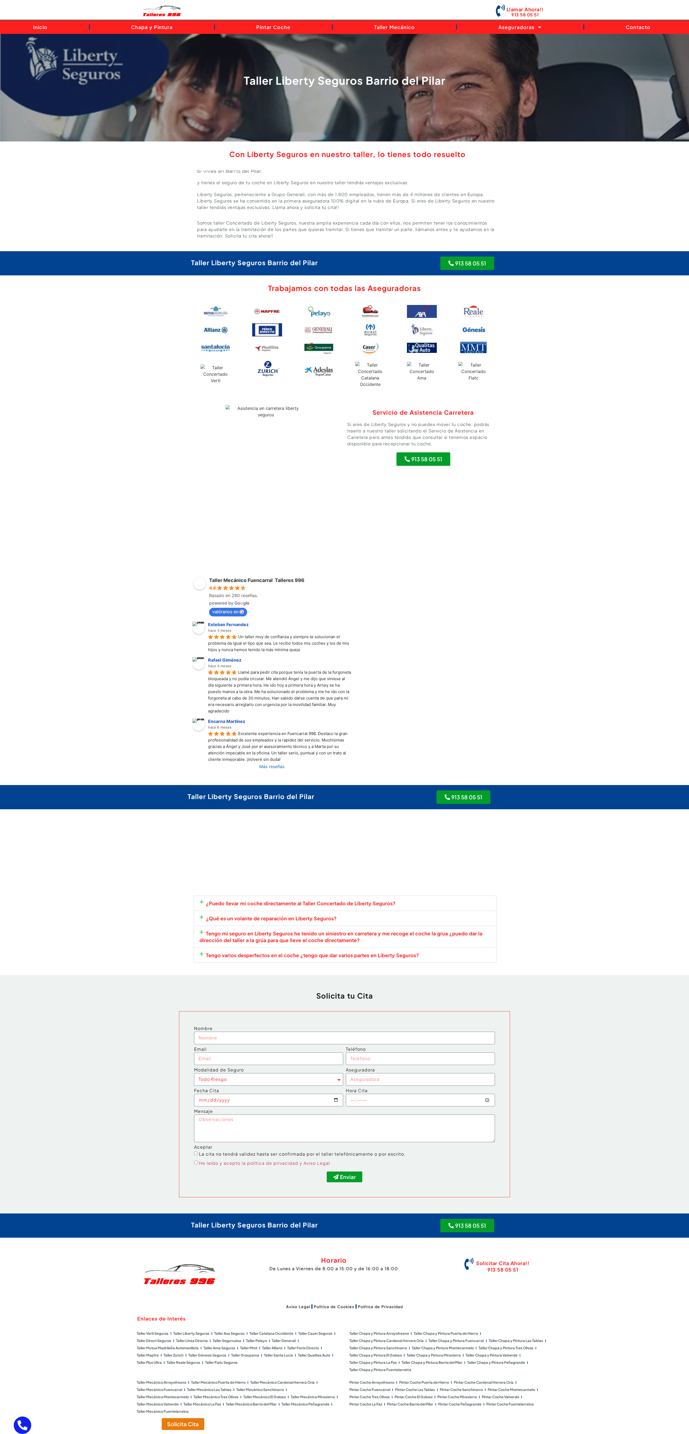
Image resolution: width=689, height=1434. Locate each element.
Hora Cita (357, 1090)
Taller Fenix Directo (303, 1348)
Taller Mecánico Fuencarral (159, 1389)
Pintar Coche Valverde (500, 1397)
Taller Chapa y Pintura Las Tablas (516, 1341)
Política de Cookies (334, 1306)
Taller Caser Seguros (315, 1333)
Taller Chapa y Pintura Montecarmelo (443, 1348)
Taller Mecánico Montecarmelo (163, 1397)
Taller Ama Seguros (219, 1348)
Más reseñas (271, 766)
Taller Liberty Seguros (191, 1333)
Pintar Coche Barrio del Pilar (410, 1404)
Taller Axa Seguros (229, 1333)
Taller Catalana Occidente (271, 1333)
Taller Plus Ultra (149, 1362)
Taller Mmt (248, 1348)
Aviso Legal (298, 1306)
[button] (345, 903)
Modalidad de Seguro (219, 1070)
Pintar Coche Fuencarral (369, 1389)
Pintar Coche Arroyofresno (371, 1382)
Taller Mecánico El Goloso (264, 1397)
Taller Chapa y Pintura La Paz (373, 1362)
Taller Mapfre (148, 1355)
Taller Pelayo (256, 1341)
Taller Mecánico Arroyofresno (161, 1382)
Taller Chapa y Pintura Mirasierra (434, 1355)
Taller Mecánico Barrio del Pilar (251, 1404)
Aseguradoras (516, 27)
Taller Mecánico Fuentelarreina (163, 1411)
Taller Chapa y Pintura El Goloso (375, 1355)
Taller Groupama (245, 1355)
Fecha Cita (206, 1090)
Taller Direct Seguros (154, 1341)
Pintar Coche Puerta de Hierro (424, 1382)
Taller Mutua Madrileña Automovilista (168, 1348)
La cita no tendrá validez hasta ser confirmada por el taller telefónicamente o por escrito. (302, 1154)
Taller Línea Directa (192, 1341)
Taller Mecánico (394, 27)
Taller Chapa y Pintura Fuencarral (456, 1341)
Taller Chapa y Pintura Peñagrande (496, 1362)
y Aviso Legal (315, 1163)
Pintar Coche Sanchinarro (461, 1389)
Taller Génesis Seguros (207, 1355)
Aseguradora (360, 1070)
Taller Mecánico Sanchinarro (260, 1389)
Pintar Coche (273, 27)
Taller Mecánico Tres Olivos (216, 1397)
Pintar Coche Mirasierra (457, 1397)
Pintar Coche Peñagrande (459, 1404)
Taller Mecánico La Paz (202, 1404)
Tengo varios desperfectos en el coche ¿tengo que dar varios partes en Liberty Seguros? (312, 955)
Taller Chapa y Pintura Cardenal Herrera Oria (386, 1341)
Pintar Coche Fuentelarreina (510, 1404)
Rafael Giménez (224, 660)
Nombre (203, 1028)
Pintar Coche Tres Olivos (369, 1397)
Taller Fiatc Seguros (221, 1362)
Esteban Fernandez (228, 624)
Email (200, 1049)
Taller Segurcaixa (227, 1341)
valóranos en (225, 611)
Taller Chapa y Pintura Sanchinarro (378, 1348)
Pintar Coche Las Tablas (415, 1389)
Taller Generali (284, 1341)
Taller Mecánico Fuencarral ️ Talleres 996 (256, 580)
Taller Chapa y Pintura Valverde (492, 1355)
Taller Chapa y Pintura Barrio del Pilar (432, 1362)
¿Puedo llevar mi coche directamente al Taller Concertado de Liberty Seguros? (301, 903)
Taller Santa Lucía (278, 1355)
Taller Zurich (174, 1355)
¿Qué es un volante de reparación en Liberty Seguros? (271, 918)
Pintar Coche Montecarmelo (511, 1389)
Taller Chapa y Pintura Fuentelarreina (380, 1370)
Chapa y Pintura (152, 27)
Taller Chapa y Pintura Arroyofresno (379, 1333)
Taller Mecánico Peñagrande (305, 1404)
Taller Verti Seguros (152, 1333)
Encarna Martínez (226, 721)
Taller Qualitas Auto (314, 1355)
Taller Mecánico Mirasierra (313, 1397)
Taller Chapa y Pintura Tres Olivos (506, 1348)
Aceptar (203, 1147)
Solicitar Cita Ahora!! (502, 1263)
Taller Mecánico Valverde (158, 1404)
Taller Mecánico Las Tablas (209, 1389)
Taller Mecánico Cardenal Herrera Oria (282, 1382)
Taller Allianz (272, 1348)
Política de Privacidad (380, 1306)
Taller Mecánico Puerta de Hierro (218, 1382)
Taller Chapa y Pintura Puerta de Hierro (446, 1333)
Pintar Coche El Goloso (414, 1397)
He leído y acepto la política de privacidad (248, 1163)
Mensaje (203, 1111)
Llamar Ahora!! (525, 9)
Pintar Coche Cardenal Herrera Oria (484, 1382)
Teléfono (356, 1049)
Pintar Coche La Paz (365, 1404)
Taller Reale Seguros (183, 1362)
